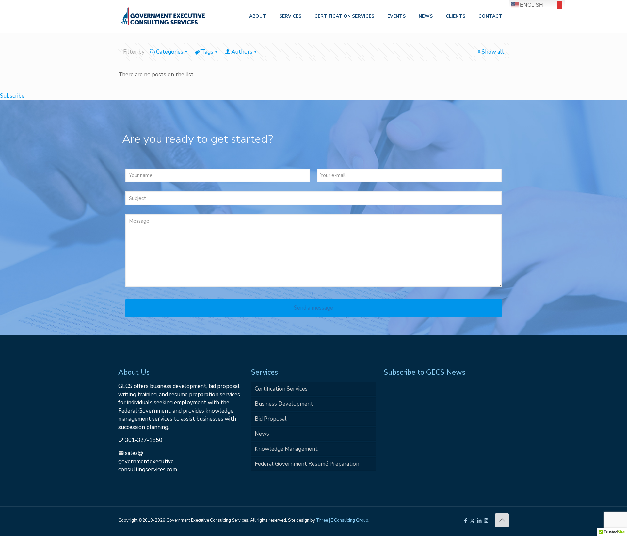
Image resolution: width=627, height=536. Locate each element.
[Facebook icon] (465, 520)
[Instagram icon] (486, 520)
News (262, 434)
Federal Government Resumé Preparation (307, 464)
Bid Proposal (271, 419)
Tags (207, 52)
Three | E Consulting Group (342, 520)
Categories (169, 52)
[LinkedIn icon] (479, 520)
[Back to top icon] (502, 520)
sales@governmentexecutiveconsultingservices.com (147, 461)
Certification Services (281, 389)
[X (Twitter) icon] (472, 520)
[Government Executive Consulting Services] (163, 16)
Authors (241, 52)
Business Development (284, 404)
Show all (493, 52)
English (531, 5)
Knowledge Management (286, 449)
